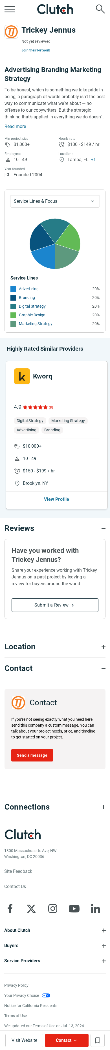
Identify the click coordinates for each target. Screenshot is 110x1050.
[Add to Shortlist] (97, 1040)
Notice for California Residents (30, 1005)
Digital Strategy (32, 306)
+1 (93, 159)
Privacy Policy (16, 985)
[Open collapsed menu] (9, 9)
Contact (63, 1040)
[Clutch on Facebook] (10, 908)
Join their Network (35, 50)
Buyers (11, 945)
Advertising (29, 289)
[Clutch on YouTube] (74, 908)
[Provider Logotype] (11, 32)
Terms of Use (15, 1015)
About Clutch (17, 930)
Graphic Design (32, 315)
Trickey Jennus (48, 30)
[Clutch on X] (31, 908)
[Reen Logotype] (22, 376)
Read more (15, 126)
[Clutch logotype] (55, 9)
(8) (51, 407)
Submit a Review (51, 605)
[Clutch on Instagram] (52, 908)
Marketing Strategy (35, 323)
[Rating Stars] (34, 407)
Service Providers (22, 960)
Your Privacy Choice (21, 995)
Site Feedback (18, 871)
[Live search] (100, 9)
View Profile (56, 499)
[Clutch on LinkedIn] (95, 908)
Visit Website (24, 1040)
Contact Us (15, 886)
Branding (27, 297)
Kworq (42, 376)
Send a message (32, 755)
